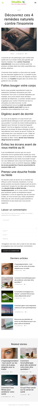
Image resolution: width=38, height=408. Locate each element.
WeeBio (12, 53)
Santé (19, 10)
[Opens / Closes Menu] (35, 2)
